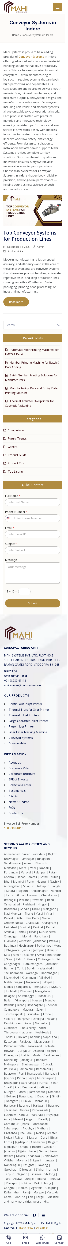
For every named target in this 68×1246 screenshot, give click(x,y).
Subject (30, 134)
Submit (34, 198)
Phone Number (30, 100)
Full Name (31, 82)
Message (30, 150)
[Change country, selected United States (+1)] (28, 108)
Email (28, 118)
